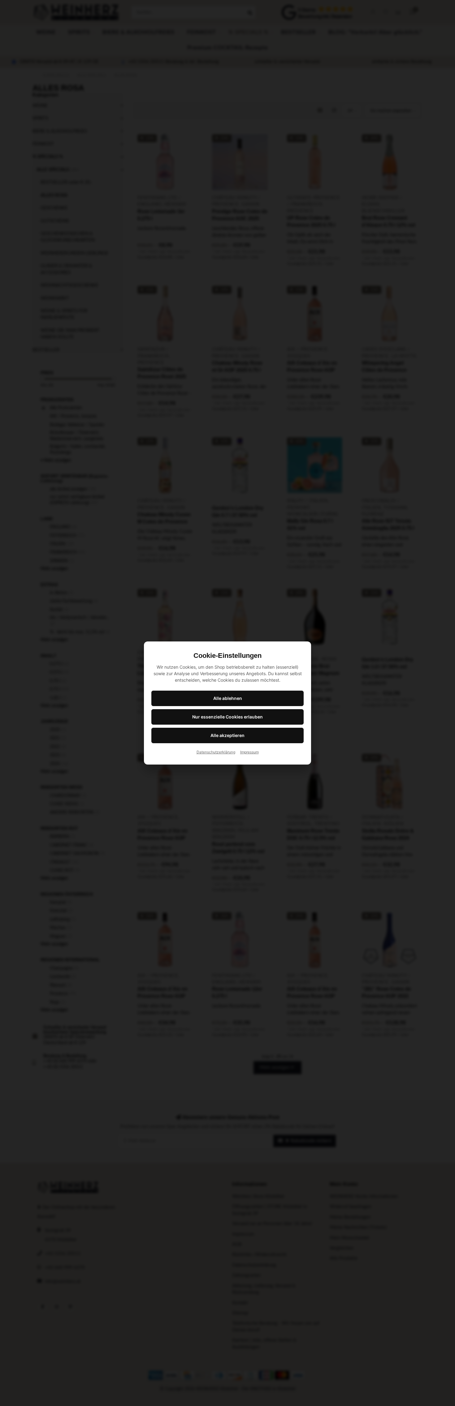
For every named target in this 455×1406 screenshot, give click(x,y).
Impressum (249, 752)
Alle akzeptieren (227, 735)
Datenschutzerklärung (216, 752)
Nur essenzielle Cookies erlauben (227, 716)
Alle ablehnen (227, 698)
